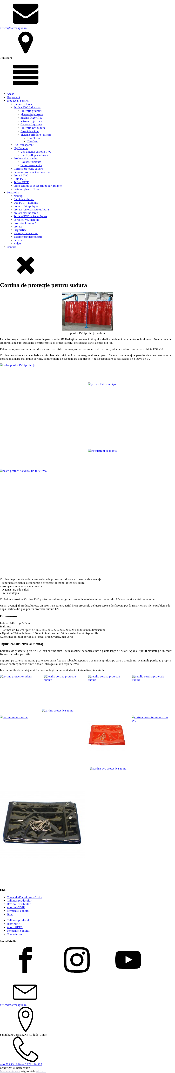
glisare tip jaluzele (32, 114)
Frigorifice (20, 230)
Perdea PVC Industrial (27, 107)
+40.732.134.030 (10, 1064)
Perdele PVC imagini (26, 219)
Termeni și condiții (18, 930)
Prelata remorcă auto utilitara (31, 209)
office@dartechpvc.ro (13, 28)
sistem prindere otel (26, 233)
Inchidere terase (23, 104)
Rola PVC (19, 179)
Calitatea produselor (19, 900)
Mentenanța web (10, 1071)
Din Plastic (34, 138)
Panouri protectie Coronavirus (32, 172)
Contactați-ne (15, 934)
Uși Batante (21, 148)
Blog (10, 914)
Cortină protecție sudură (28, 168)
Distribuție (13, 923)
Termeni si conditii (18, 910)
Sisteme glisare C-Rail (27, 189)
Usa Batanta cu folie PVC (36, 151)
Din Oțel (32, 141)
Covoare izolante (31, 161)
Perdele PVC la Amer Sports (30, 216)
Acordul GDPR (16, 907)
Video (17, 243)
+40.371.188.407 (31, 1064)
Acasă (10, 93)
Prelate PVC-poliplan (26, 206)
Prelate (18, 226)
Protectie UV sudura (33, 127)
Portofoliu (13, 192)
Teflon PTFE (21, 182)
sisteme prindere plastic (28, 236)
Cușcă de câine (30, 131)
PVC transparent (23, 144)
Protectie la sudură (25, 223)
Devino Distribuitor (19, 904)
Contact (11, 247)
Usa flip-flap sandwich (34, 155)
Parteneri (19, 240)
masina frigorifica (31, 117)
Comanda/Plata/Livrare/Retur (24, 897)
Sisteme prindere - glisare (36, 134)
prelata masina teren (26, 213)
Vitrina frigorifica (31, 121)
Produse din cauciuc (26, 158)
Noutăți (18, 196)
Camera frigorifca (31, 124)
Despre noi (13, 97)
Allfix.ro (41, 1071)
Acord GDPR (15, 927)
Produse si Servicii (18, 100)
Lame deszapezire (31, 165)
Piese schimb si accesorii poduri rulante (38, 185)
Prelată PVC (21, 175)
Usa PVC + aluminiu (26, 202)
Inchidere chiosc (24, 199)
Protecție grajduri (31, 110)
